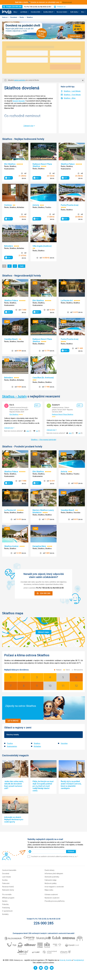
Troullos (10, 743)
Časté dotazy (49, 870)
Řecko (22, 17)
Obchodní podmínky (52, 877)
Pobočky (5, 904)
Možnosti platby (51, 883)
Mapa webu (49, 890)
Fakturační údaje (50, 880)
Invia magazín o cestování (54, 887)
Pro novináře (6, 895)
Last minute (6, 877)
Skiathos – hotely (14, 396)
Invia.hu (68, 960)
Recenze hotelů (8, 887)
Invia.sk (62, 960)
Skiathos (37, 743)
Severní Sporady (19, 101)
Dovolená (13, 17)
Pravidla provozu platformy (55, 901)
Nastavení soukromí (52, 898)
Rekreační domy (8, 890)
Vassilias (64, 743)
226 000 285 (43, 923)
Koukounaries (12, 746)
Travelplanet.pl (78, 960)
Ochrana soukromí (51, 895)
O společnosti (7, 911)
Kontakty (5, 914)
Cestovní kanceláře (9, 870)
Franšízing (6, 908)
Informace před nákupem (54, 874)
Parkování (5, 883)
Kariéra (4, 901)
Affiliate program (8, 898)
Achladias (37, 746)
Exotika (5, 880)
